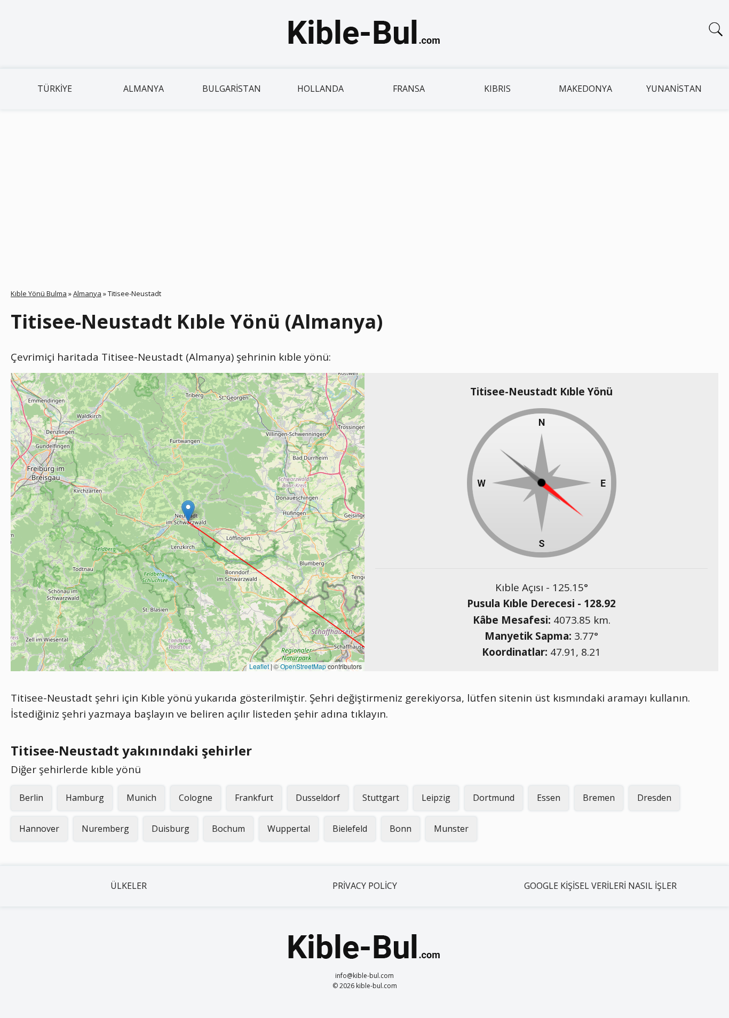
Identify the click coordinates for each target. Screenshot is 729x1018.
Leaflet (259, 666)
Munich (141, 798)
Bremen (599, 798)
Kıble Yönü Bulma (39, 293)
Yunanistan (674, 88)
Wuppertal (288, 828)
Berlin (31, 798)
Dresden (654, 798)
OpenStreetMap (303, 666)
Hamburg (85, 798)
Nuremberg (105, 828)
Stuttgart (380, 798)
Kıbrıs (497, 88)
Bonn (400, 828)
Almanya (143, 88)
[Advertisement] (364, 189)
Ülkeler (128, 886)
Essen (548, 798)
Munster (451, 828)
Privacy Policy (364, 886)
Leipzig (436, 798)
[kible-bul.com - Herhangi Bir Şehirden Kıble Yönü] (364, 34)
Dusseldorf (318, 798)
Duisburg (170, 828)
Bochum (228, 828)
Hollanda (320, 88)
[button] (188, 511)
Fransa (409, 88)
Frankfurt (254, 798)
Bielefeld (349, 828)
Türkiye (54, 88)
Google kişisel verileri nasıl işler (600, 886)
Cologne (195, 798)
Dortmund (493, 798)
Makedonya (585, 88)
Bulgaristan (231, 88)
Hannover (39, 828)
